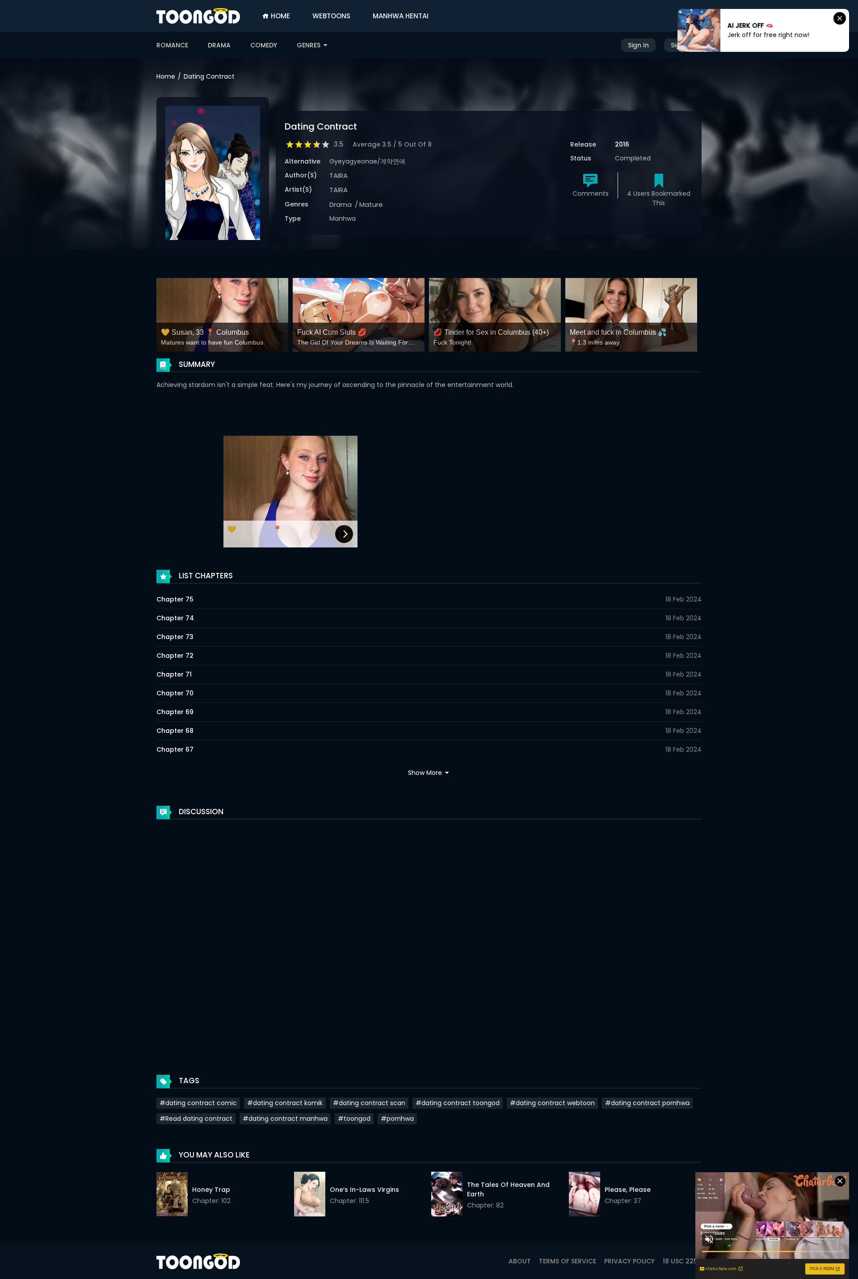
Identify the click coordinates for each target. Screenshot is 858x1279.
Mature (371, 204)
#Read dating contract (196, 1118)
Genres (309, 45)
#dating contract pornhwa (647, 1102)
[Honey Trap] (172, 1195)
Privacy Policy (629, 1261)
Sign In (638, 45)
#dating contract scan (369, 1102)
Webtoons (331, 16)
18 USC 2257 (682, 1261)
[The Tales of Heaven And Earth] (447, 1195)
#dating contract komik (285, 1102)
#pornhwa (397, 1118)
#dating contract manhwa (285, 1118)
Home (279, 16)
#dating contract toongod (458, 1102)
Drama (219, 45)
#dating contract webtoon (552, 1102)
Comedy (263, 45)
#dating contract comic (198, 1102)
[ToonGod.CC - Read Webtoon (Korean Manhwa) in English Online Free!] (198, 16)
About (520, 1261)
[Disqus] (429, 938)
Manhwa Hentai (401, 16)
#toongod (354, 1118)
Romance (172, 45)
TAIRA (338, 175)
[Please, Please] (584, 1195)
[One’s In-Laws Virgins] (309, 1195)
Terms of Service (567, 1261)
